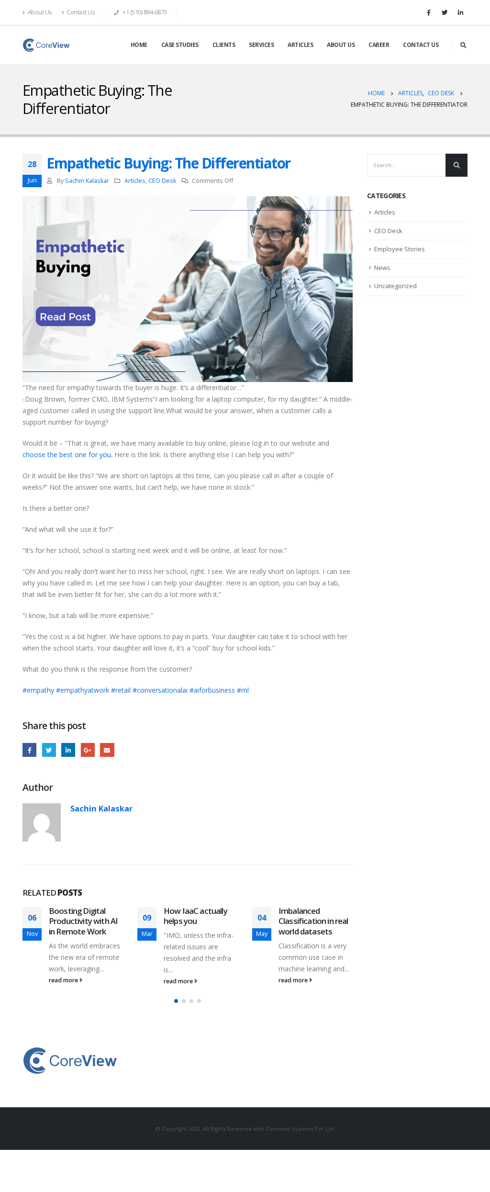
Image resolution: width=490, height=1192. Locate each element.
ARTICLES (300, 45)
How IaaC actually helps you (195, 916)
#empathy (38, 690)
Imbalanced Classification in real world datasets (313, 921)
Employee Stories (399, 249)
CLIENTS (223, 45)
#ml (243, 690)
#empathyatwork (82, 690)
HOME (139, 45)
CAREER (378, 45)
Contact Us (81, 12)
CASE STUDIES (180, 45)
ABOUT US (341, 45)
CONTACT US (420, 45)
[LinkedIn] (460, 12)
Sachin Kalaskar (87, 181)
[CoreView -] (46, 45)
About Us (40, 12)
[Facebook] (428, 12)
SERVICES (261, 45)
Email (107, 750)
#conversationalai (160, 690)
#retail (121, 690)
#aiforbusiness (212, 690)
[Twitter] (444, 12)
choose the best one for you (66, 454)
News (382, 267)
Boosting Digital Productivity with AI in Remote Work (83, 921)
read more (64, 980)
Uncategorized (395, 285)
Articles (134, 181)
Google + (88, 750)
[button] (176, 1001)
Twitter (49, 750)
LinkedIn (68, 750)
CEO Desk (162, 181)
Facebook (29, 750)
